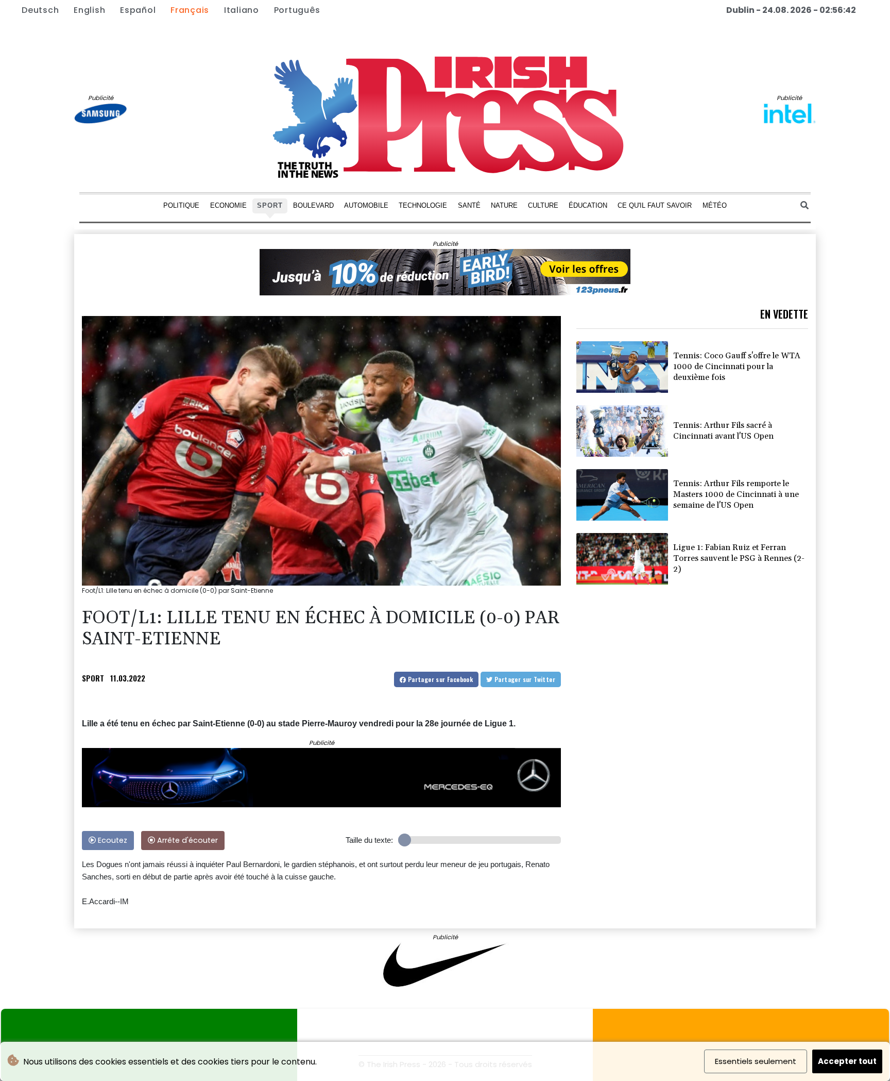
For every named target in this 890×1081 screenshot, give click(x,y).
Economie (228, 205)
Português (297, 10)
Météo (715, 205)
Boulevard (313, 205)
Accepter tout (847, 1061)
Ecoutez (111, 840)
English (89, 10)
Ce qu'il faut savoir (655, 205)
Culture (543, 205)
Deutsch (40, 10)
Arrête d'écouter (186, 840)
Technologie (423, 205)
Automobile (366, 205)
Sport (270, 205)
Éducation (588, 205)
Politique (181, 205)
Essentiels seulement (755, 1061)
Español (138, 10)
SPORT (93, 678)
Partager (439, 679)
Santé (469, 205)
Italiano (241, 10)
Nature (504, 205)
